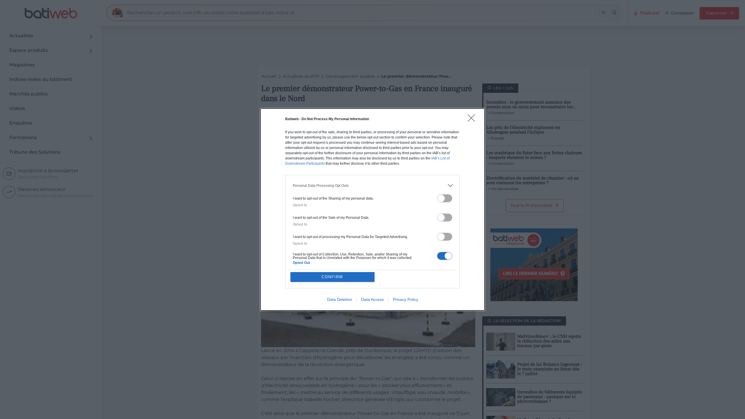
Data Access (372, 299)
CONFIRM (332, 277)
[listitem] (372, 185)
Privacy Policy (405, 299)
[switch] (444, 198)
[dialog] (372, 209)
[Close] (473, 119)
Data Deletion (339, 299)
